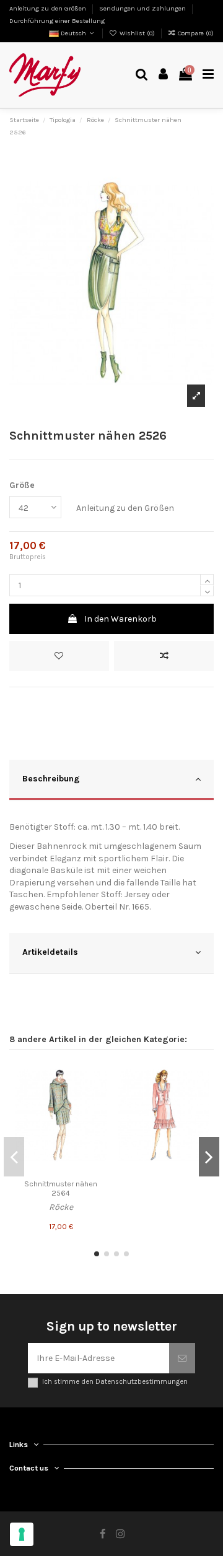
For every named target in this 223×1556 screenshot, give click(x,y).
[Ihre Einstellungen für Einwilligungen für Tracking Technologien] (21, 1534)
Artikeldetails (50, 952)
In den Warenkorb (120, 619)
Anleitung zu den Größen (48, 8)
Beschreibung (51, 778)
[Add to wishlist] (59, 656)
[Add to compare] (164, 656)
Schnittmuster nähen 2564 (60, 1188)
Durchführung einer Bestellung (57, 21)
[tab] (111, 780)
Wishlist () (137, 33)
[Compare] (97, 1096)
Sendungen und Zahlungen (143, 8)
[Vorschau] (97, 1117)
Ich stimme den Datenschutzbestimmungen (115, 1382)
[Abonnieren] (182, 1358)
